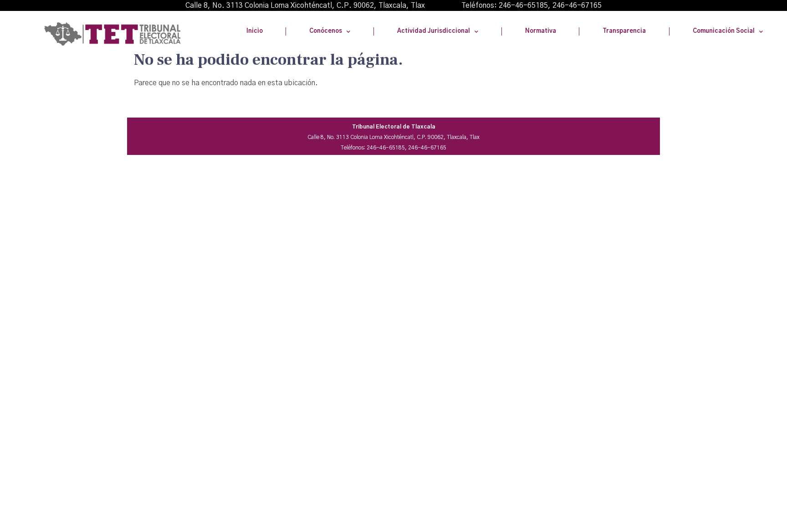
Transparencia (624, 31)
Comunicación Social (724, 31)
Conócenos (325, 31)
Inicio (254, 31)
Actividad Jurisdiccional (433, 31)
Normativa (540, 31)
